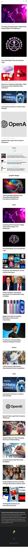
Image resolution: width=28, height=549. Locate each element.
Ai (1, 104)
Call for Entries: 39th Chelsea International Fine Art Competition (14, 367)
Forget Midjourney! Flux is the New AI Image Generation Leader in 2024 (14, 483)
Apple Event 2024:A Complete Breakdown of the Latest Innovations (12, 318)
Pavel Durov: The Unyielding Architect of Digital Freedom (12, 341)
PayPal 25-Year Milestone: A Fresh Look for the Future (13, 272)
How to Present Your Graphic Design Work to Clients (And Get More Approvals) (16, 163)
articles (14, 148)
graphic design (12, 154)
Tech (14, 374)
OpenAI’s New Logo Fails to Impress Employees (12, 141)
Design (2, 82)
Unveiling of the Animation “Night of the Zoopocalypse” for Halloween (13, 28)
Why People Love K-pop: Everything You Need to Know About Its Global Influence (16, 169)
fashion (11, 167)
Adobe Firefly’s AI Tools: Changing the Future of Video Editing (13, 439)
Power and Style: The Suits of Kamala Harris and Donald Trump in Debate (13, 294)
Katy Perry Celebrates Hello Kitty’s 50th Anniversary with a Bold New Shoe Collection (13, 86)
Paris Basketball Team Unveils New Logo (12, 61)
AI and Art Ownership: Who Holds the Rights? (13, 461)
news (2, 24)
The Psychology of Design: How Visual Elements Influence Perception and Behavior (17, 157)
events (14, 347)
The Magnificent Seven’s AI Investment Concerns (11, 505)
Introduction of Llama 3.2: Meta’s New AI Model (13, 108)
